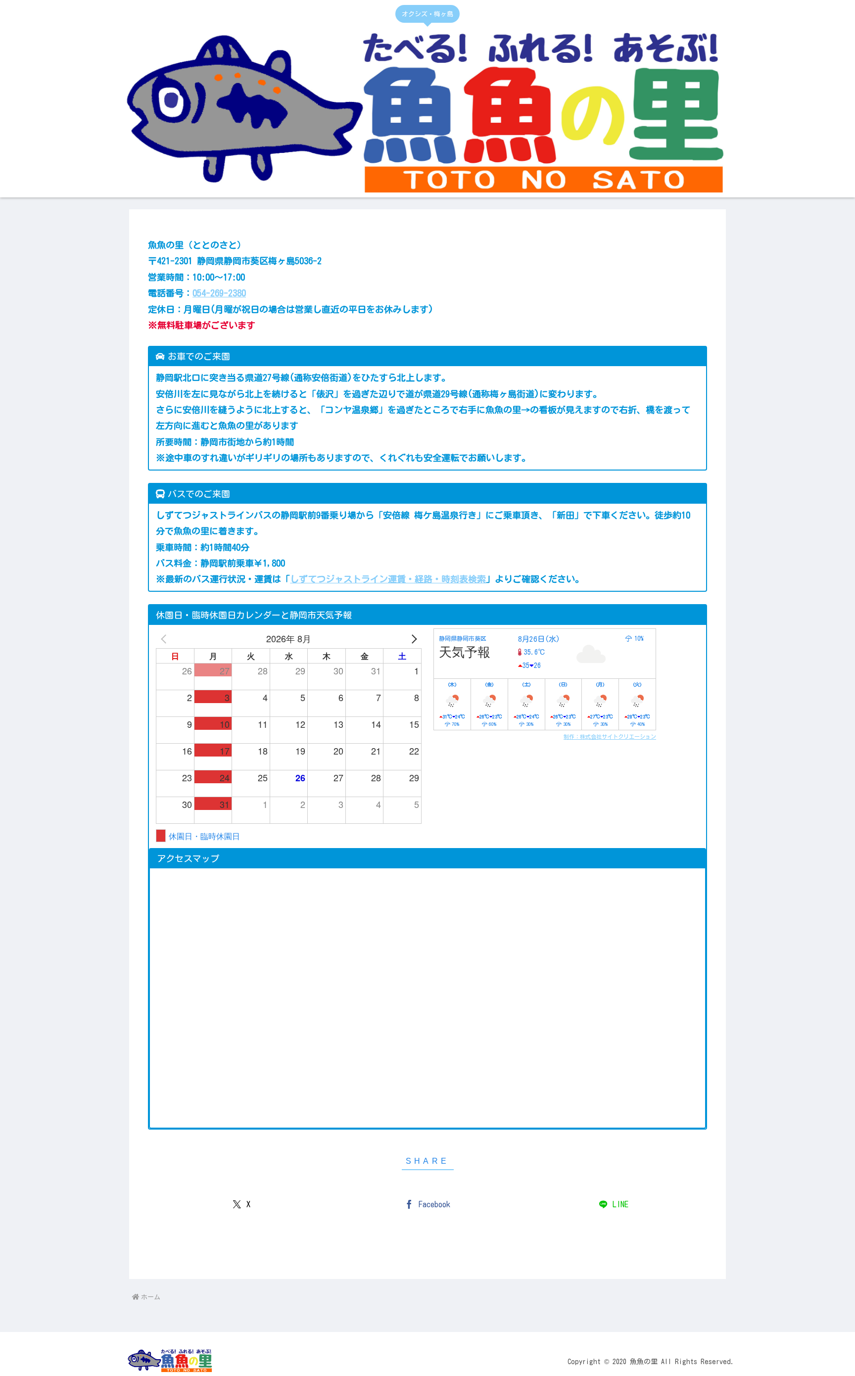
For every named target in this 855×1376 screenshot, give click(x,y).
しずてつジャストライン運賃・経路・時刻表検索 (388, 578)
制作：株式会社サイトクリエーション (610, 736)
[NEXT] (412, 638)
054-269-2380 (219, 292)
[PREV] (165, 638)
